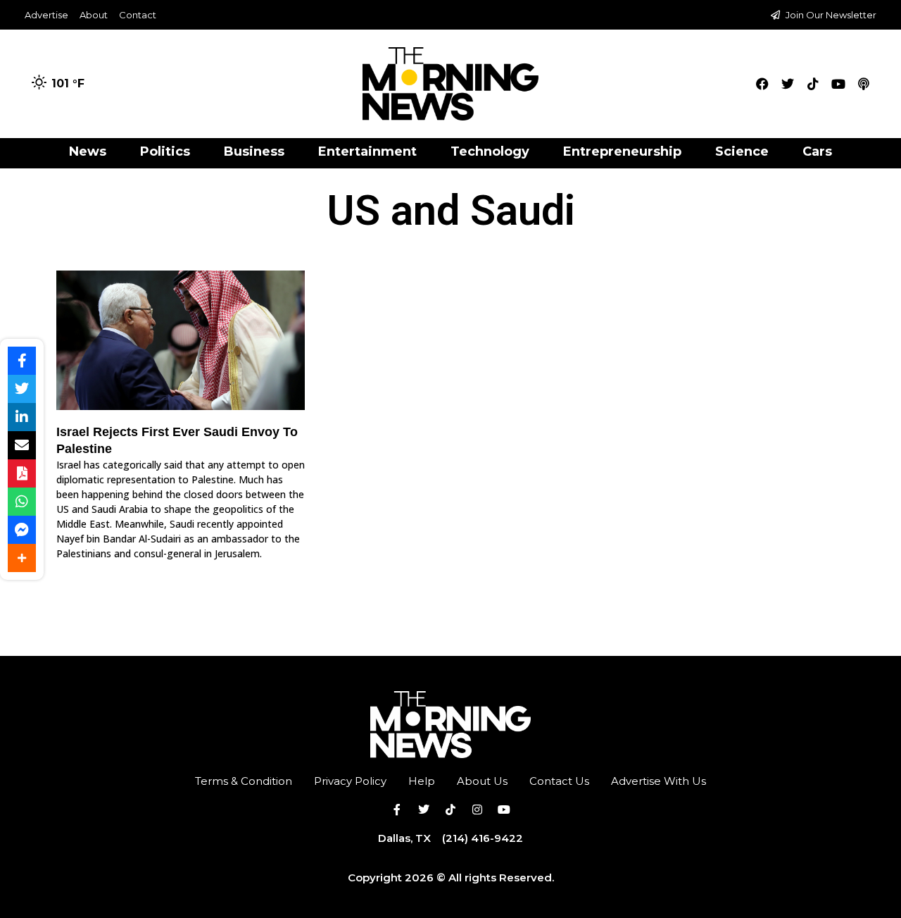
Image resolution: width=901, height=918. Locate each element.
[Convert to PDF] (22, 473)
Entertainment (367, 151)
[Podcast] (863, 84)
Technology (489, 151)
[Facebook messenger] (22, 530)
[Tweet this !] (22, 389)
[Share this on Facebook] (22, 361)
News (87, 151)
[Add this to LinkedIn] (22, 417)
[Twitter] (787, 84)
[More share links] (22, 558)
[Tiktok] (813, 84)
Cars (817, 151)
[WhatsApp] (22, 502)
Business (254, 151)
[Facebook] (762, 84)
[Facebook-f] (397, 809)
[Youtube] (838, 84)
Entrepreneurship (622, 151)
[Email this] (22, 445)
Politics (165, 151)
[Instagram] (477, 809)
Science (742, 151)
